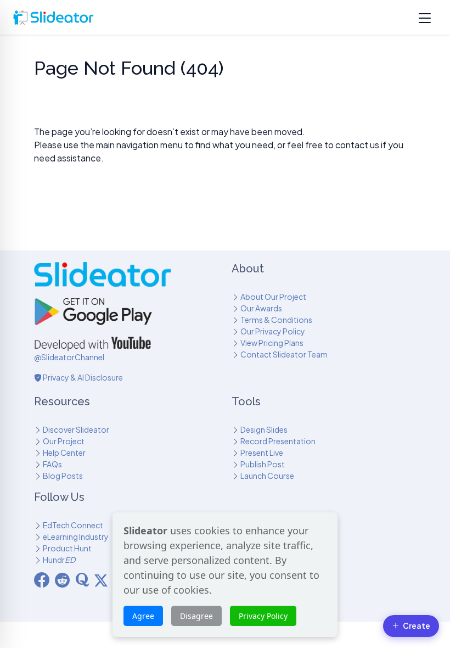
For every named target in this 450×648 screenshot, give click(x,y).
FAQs (52, 464)
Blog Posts (63, 476)
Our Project (64, 441)
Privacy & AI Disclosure (82, 377)
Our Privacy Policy (272, 331)
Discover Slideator (76, 429)
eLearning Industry (76, 536)
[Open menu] (425, 17)
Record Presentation (278, 441)
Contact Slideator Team (284, 354)
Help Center (64, 452)
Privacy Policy (263, 616)
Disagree (196, 616)
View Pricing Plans (271, 343)
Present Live (261, 452)
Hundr (59, 560)
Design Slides (264, 429)
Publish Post (262, 464)
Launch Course (267, 476)
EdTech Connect (73, 525)
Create (416, 625)
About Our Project (273, 296)
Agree (143, 616)
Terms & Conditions (276, 320)
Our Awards (261, 308)
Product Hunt (67, 548)
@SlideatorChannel (69, 357)
